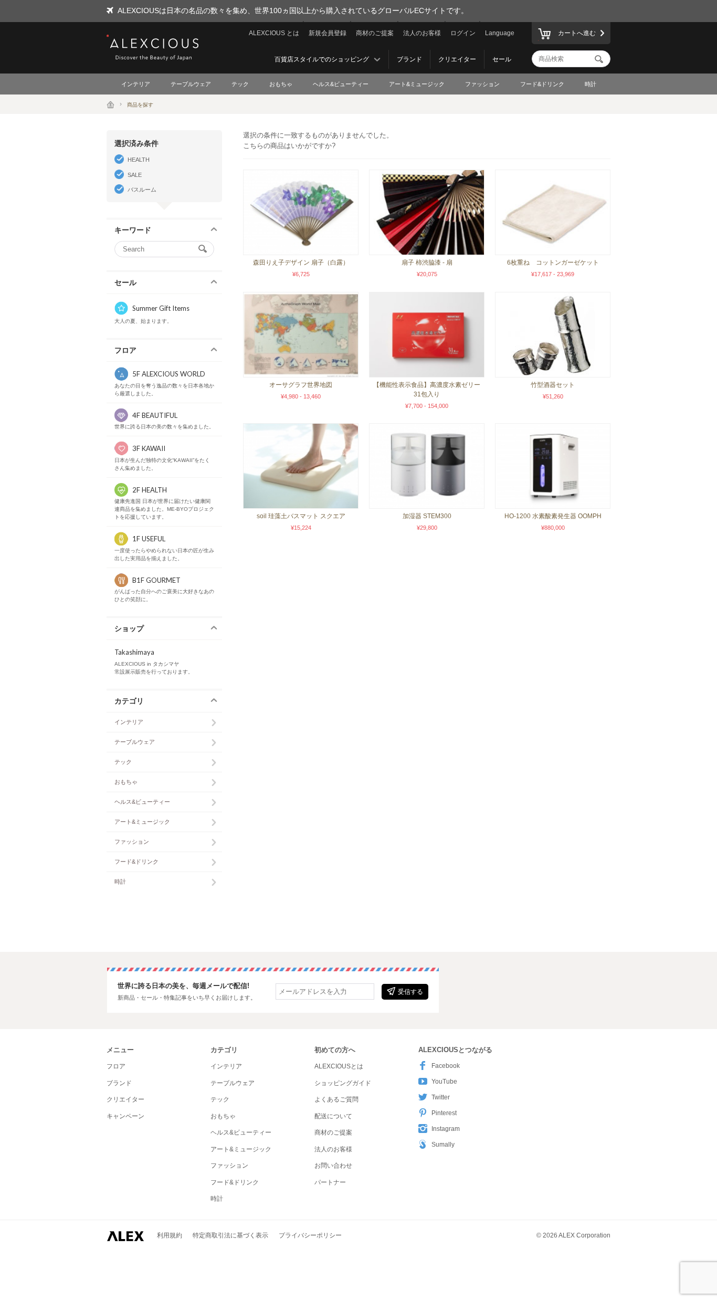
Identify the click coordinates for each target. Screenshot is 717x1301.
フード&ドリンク (542, 84)
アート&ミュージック (417, 84)
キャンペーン (125, 1116)
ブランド (409, 59)
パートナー (330, 1182)
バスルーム (142, 189)
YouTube (444, 1081)
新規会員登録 (327, 33)
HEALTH (139, 159)
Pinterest (444, 1113)
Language (499, 33)
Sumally (443, 1144)
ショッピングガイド (342, 1083)
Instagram (445, 1128)
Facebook (445, 1065)
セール (501, 59)
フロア (116, 1066)
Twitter (440, 1097)
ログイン (463, 33)
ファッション (482, 84)
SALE (135, 175)
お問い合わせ (333, 1165)
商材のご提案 (375, 33)
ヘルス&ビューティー (340, 84)
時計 (590, 84)
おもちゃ (280, 84)
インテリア (135, 84)
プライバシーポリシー (310, 1235)
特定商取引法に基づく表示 (230, 1235)
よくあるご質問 (336, 1099)
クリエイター (457, 59)
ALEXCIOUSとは (338, 1066)
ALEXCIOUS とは (274, 33)
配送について (333, 1116)
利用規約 (169, 1235)
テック (240, 84)
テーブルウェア (191, 84)
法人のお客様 (422, 33)
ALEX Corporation (584, 1235)
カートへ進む (577, 33)
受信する (410, 991)
